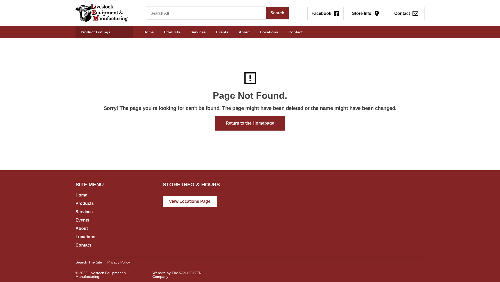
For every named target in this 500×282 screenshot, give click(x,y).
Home (148, 32)
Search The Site (89, 262)
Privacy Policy (118, 262)
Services (198, 32)
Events (222, 32)
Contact (296, 32)
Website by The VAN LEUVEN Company (177, 275)
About (244, 32)
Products (172, 32)
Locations (269, 32)
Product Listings (95, 32)
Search (277, 13)
